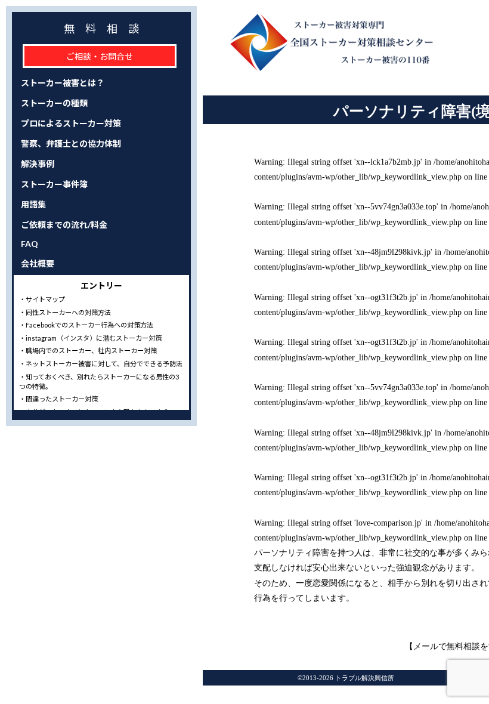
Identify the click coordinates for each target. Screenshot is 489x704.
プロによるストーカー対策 (71, 123)
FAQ (29, 244)
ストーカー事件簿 (54, 184)
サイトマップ (45, 299)
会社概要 (37, 263)
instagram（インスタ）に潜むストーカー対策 (94, 338)
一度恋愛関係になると (337, 583)
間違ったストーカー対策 (62, 399)
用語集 (33, 204)
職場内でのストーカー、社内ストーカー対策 (91, 350)
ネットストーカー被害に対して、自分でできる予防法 (104, 364)
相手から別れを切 (421, 583)
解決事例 (37, 164)
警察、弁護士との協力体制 (71, 143)
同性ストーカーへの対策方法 (68, 312)
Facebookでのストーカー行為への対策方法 (89, 325)
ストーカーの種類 (54, 103)
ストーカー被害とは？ (62, 83)
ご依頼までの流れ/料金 (64, 225)
